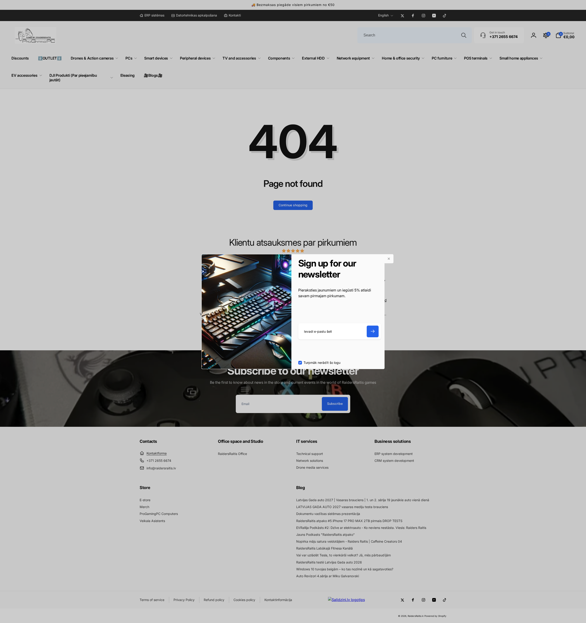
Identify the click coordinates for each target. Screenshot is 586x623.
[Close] (388, 258)
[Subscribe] (373, 331)
